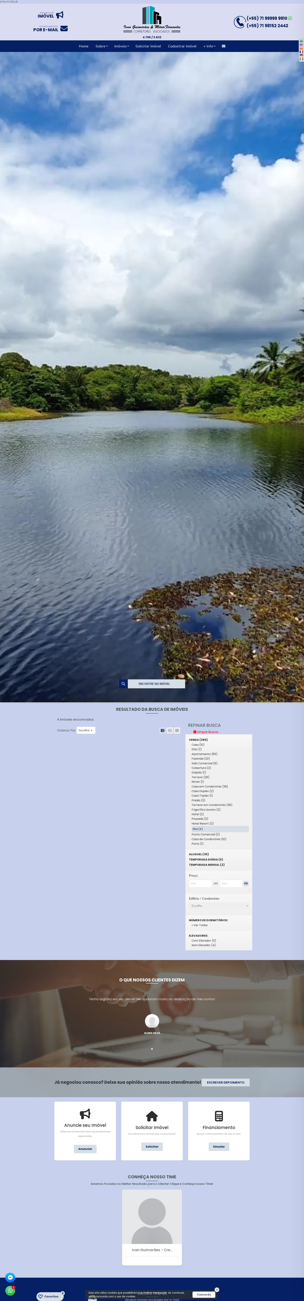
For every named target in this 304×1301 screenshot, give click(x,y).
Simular (219, 1147)
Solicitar (152, 1147)
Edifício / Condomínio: (204, 898)
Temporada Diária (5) (206, 860)
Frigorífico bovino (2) (206, 810)
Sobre (100, 46)
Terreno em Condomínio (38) (212, 805)
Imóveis (120, 46)
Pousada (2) (200, 819)
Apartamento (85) (205, 754)
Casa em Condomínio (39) (210, 786)
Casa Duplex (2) (203, 791)
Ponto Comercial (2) (206, 834)
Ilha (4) (198, 829)
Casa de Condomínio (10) (209, 839)
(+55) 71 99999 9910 (267, 18)
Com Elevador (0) (204, 941)
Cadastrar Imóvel (182, 46)
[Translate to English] (301, 44)
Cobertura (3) (201, 768)
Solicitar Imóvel (148, 46)
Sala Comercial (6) (205, 763)
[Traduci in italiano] (301, 58)
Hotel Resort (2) (203, 824)
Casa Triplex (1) (202, 796)
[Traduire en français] (301, 51)
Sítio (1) (197, 749)
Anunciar (85, 1149)
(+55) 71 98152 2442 (267, 26)
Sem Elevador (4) (204, 945)
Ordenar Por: (67, 730)
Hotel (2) (198, 814)
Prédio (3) (198, 800)
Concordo (204, 1294)
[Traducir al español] (301, 48)
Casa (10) (198, 745)
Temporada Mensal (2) (207, 865)
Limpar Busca (207, 732)
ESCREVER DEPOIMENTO (226, 1082)
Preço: (193, 875)
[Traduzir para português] (301, 41)
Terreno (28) (201, 777)
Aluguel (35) (199, 854)
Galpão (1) (199, 772)
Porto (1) (198, 844)
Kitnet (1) (198, 782)
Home (83, 46)
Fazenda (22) (201, 759)
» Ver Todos (200, 925)
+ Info (208, 46)
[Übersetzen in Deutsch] (301, 55)
